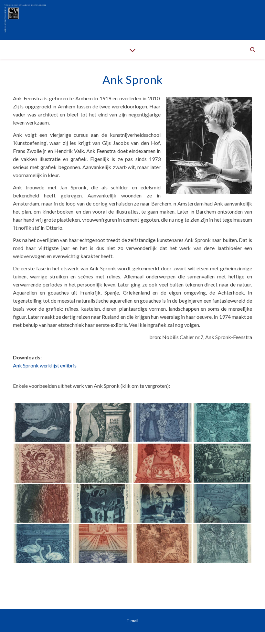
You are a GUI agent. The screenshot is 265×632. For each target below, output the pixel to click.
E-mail (132, 620)
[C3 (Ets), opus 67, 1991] (102, 463)
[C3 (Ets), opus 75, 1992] (222, 463)
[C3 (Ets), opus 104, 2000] (102, 543)
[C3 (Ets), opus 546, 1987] (43, 463)
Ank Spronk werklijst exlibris (45, 365)
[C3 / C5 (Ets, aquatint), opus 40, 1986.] (162, 422)
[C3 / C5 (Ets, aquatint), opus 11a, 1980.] (43, 422)
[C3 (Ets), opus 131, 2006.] (222, 543)
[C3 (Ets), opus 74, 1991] (162, 463)
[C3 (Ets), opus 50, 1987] (222, 422)
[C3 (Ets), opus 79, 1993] (43, 503)
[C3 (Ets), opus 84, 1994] (162, 503)
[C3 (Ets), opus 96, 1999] (222, 503)
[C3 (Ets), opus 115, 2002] (162, 543)
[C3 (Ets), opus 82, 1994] (102, 503)
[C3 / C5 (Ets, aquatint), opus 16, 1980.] (102, 422)
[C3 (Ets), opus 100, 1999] (43, 543)
